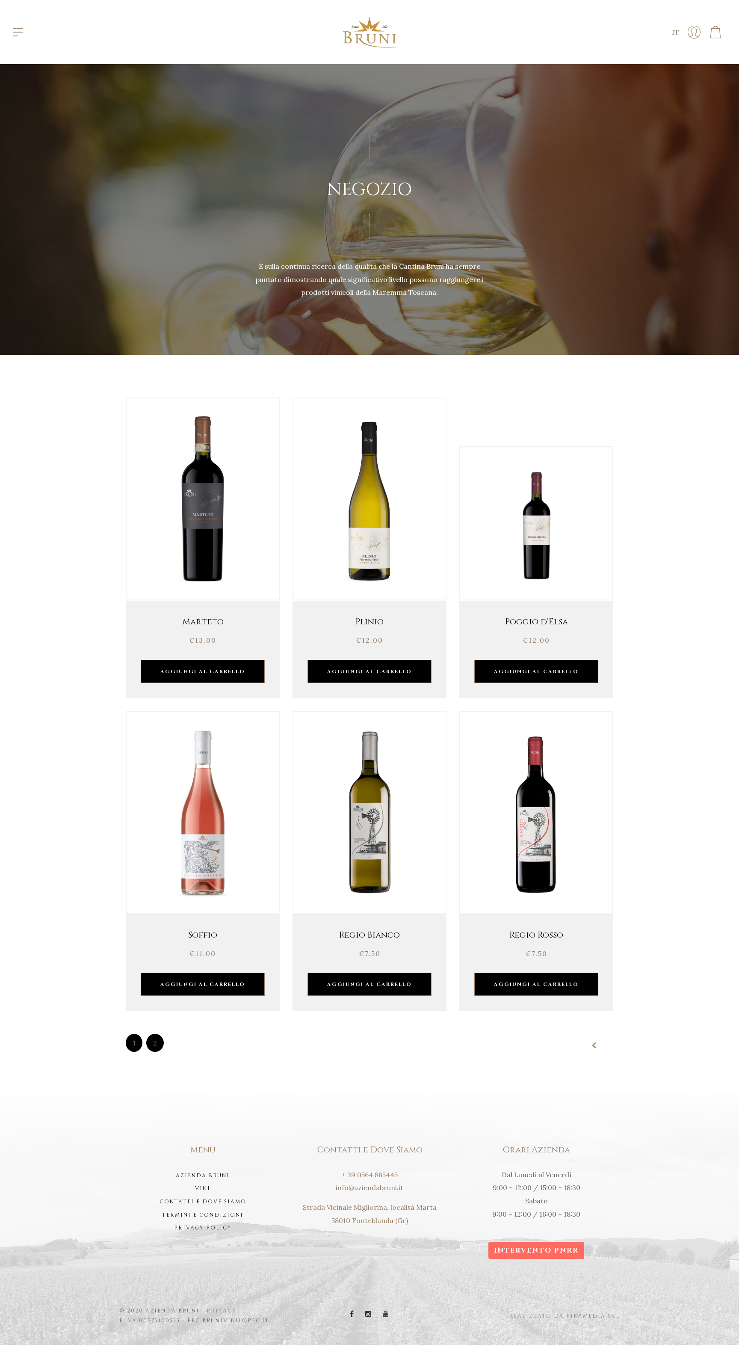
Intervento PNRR (536, 1250)
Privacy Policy (203, 1227)
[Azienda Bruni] (369, 31)
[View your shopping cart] (715, 32)
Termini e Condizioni (202, 1214)
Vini (202, 1188)
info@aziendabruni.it (369, 1187)
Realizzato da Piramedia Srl (564, 1315)
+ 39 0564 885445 (370, 1174)
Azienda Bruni (203, 1175)
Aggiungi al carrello (202, 671)
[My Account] (694, 32)
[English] (689, 52)
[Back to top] (719, 1325)
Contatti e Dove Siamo (203, 1201)
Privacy (221, 1310)
